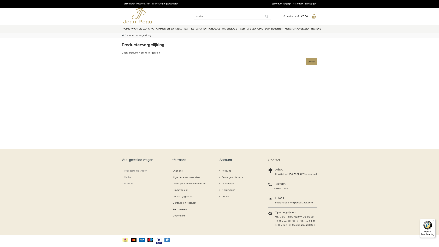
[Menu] (433, 221)
